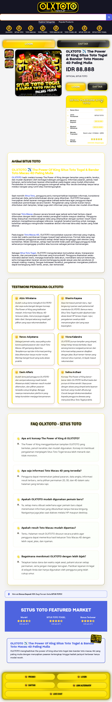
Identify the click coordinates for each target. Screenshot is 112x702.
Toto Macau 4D (31, 235)
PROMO (31, 678)
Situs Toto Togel (28, 253)
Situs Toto (30, 196)
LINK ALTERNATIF (83, 685)
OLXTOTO (17, 177)
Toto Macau (27, 214)
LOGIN (29, 43)
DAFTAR (83, 43)
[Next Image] (59, 73)
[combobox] (53, 17)
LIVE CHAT (57, 693)
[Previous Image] (17, 73)
